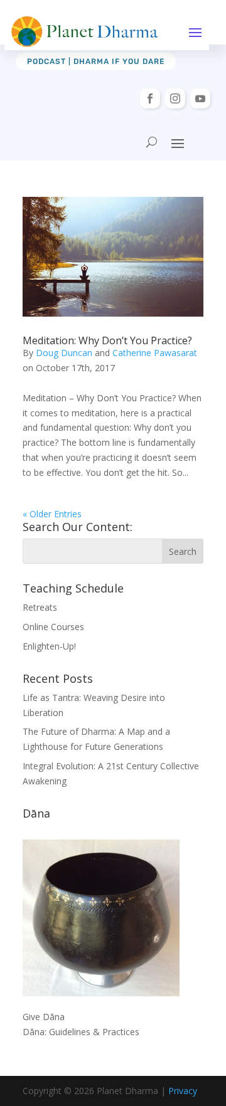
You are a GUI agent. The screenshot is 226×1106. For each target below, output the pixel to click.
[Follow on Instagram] (175, 98)
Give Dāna (44, 1017)
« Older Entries (52, 514)
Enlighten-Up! (49, 646)
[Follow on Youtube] (200, 98)
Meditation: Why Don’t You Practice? (107, 340)
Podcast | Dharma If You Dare (95, 61)
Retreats (40, 607)
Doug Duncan (64, 353)
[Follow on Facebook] (150, 98)
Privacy (182, 1091)
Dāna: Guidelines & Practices (81, 1032)
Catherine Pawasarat (154, 353)
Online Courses (53, 627)
